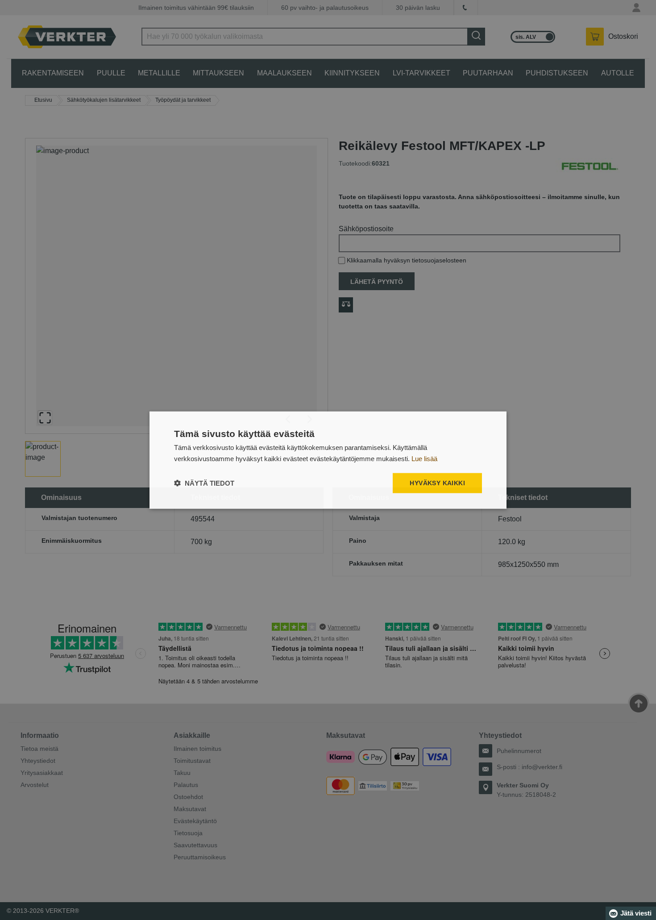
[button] (204, 483)
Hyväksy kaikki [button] (437, 483)
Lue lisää (424, 458)
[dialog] (328, 460)
